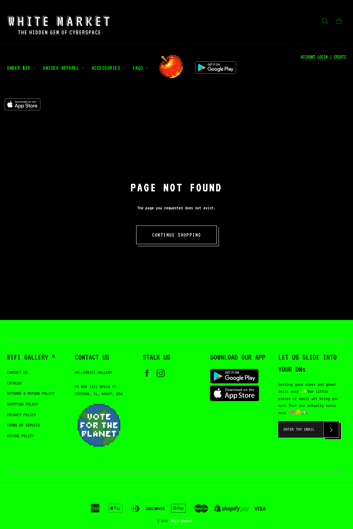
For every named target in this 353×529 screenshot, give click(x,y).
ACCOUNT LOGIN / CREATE (323, 57)
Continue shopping (176, 235)
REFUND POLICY (20, 435)
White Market (181, 521)
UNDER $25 (20, 68)
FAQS (139, 68)
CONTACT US (17, 372)
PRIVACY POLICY (21, 414)
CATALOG (14, 383)
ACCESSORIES (107, 68)
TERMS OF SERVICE (23, 425)
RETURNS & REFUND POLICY (30, 393)
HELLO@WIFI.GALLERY (93, 372)
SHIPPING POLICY (22, 404)
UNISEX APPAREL (62, 68)
